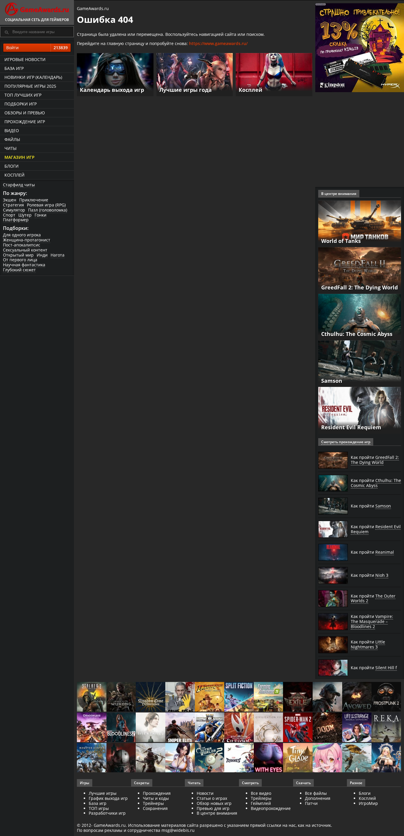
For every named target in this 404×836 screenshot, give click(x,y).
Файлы (12, 139)
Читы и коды (156, 798)
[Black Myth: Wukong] (121, 697)
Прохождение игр (24, 121)
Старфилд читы (19, 185)
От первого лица (20, 259)
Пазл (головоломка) (47, 210)
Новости (205, 793)
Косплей (14, 175)
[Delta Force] (327, 697)
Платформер (16, 219)
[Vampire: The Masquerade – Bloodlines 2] (121, 727)
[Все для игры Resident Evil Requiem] (359, 410)
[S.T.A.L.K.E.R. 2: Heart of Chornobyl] (91, 697)
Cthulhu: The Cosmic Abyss (356, 333)
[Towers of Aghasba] (357, 758)
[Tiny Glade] (298, 758)
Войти (37, 47)
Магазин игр (19, 157)
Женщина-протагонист (26, 240)
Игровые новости (25, 59)
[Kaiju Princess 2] (327, 758)
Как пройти (375, 459)
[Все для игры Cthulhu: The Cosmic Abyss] (359, 316)
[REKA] (386, 727)
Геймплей (261, 803)
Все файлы (316, 793)
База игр (14, 68)
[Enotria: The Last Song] (150, 758)
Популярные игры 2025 (30, 86)
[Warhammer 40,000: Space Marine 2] (209, 727)
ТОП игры (99, 808)
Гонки (40, 215)
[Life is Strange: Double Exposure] (357, 727)
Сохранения (155, 808)
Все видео (261, 793)
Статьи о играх (212, 798)
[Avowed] (357, 697)
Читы (10, 148)
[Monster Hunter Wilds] (91, 758)
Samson (331, 380)
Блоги (11, 166)
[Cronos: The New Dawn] (121, 758)
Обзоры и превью (24, 113)
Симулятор (14, 210)
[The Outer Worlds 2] (209, 758)
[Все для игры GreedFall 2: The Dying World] (359, 270)
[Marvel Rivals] (239, 758)
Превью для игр (213, 808)
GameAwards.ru (93, 8)
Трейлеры (261, 798)
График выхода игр (108, 798)
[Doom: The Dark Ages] (327, 727)
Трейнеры (153, 803)
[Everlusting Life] (386, 758)
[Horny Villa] (180, 758)
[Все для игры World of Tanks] (359, 223)
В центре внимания (217, 813)
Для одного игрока (22, 235)
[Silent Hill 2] (150, 727)
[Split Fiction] (239, 697)
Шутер (25, 215)
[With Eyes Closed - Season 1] (268, 758)
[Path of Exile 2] (298, 697)
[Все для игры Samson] (359, 363)
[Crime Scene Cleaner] (180, 697)
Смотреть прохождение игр (345, 441)
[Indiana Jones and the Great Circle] (209, 697)
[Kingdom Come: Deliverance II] (150, 697)
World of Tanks (341, 240)
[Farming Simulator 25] (268, 697)
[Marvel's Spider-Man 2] (298, 727)
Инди (42, 255)
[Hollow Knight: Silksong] (239, 727)
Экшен (9, 200)
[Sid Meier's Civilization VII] (268, 727)
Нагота (57, 255)
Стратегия (13, 205)
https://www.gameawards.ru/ (218, 43)
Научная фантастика (24, 265)
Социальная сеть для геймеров (37, 19)
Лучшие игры (103, 793)
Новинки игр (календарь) (33, 77)
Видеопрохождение (271, 808)
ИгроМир (368, 803)
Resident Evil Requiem (351, 427)
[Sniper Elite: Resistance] (180, 727)
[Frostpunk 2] (386, 697)
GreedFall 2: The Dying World (359, 287)
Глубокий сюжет (19, 270)
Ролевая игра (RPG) (46, 205)
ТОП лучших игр (22, 95)
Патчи (311, 803)
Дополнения (317, 798)
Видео (11, 130)
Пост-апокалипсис (21, 245)
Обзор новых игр (214, 803)
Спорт (9, 215)
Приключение (33, 200)
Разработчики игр (107, 813)
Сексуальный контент (25, 250)
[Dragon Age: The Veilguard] (91, 727)
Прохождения (157, 793)
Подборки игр (20, 104)
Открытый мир (18, 255)
